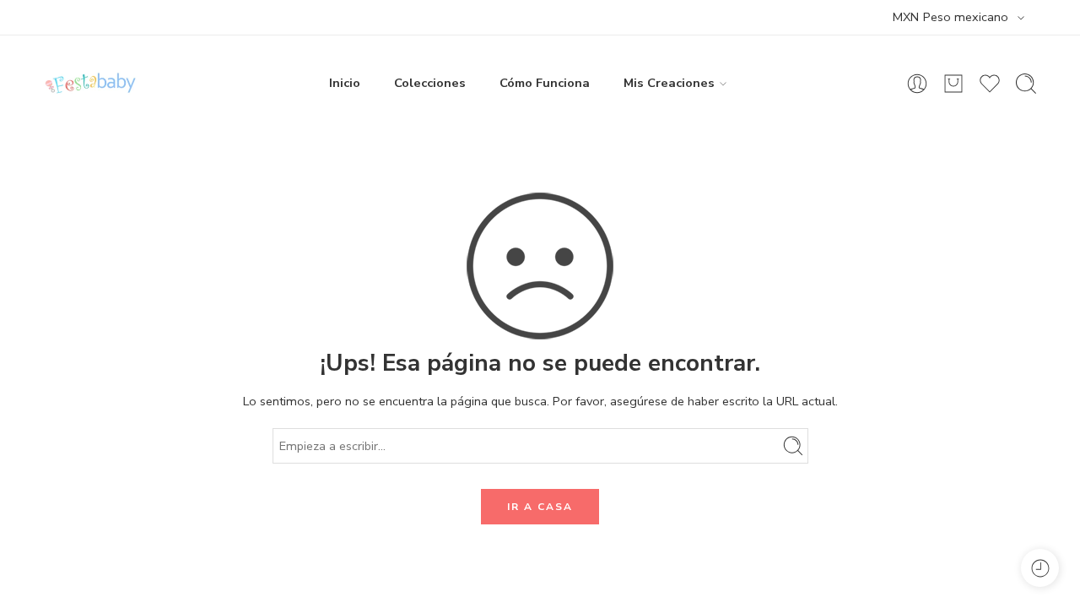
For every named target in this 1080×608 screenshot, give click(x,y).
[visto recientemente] (1040, 568)
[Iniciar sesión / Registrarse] (917, 83)
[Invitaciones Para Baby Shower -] (90, 83)
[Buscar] (1026, 83)
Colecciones (430, 82)
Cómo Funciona (545, 82)
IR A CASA (540, 506)
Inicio (344, 82)
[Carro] (953, 83)
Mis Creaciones (669, 82)
